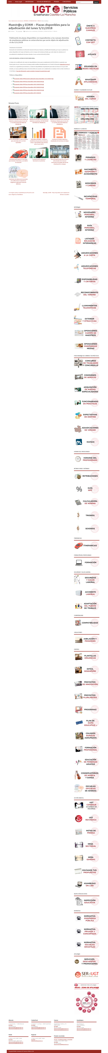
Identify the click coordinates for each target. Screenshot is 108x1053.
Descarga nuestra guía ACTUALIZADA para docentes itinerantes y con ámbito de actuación (18, 161)
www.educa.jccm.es (64, 64)
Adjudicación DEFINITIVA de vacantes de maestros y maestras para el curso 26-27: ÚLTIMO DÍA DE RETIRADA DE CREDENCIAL (18, 122)
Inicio (10, 2)
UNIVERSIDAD (29, 2)
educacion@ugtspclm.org (37, 1041)
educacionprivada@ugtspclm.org (16, 1028)
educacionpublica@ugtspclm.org (16, 1027)
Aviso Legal (18, 2)
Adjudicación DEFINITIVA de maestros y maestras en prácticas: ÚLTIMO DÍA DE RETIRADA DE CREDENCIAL (39, 121)
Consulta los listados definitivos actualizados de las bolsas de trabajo (60, 140)
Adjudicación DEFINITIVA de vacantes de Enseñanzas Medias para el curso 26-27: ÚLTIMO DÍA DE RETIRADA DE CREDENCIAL (59, 122)
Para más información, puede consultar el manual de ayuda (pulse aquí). (33, 71)
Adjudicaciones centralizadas (31, 31)
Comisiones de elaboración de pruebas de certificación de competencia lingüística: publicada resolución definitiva (18, 181)
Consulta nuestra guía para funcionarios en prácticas (39, 160)
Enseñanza (12, 31)
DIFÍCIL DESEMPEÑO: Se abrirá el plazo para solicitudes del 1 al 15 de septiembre (18, 141)
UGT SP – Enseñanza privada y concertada (63, 1039)
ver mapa (10, 1025)
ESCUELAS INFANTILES (44, 2)
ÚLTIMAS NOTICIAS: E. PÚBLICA (50, 31)
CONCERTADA (67, 2)
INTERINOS (40, 31)
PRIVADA (56, 2)
